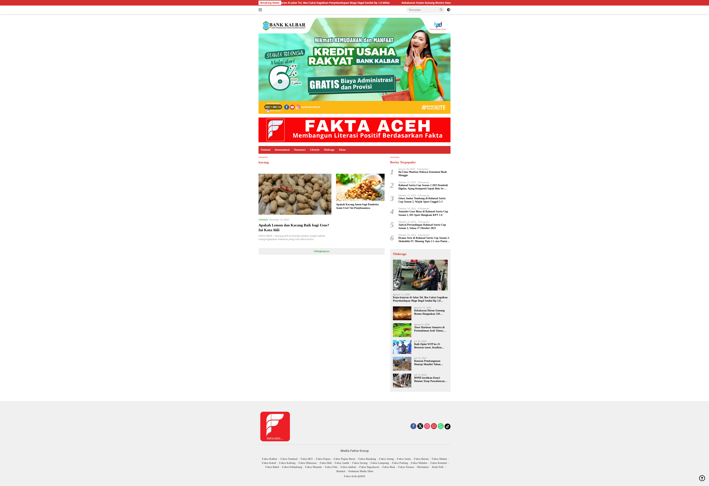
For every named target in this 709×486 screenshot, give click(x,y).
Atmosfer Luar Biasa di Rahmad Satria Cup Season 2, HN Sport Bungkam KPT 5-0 (423, 213)
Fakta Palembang (292, 467)
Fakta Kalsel (269, 463)
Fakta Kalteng (287, 463)
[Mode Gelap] (449, 10)
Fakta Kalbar (269, 459)
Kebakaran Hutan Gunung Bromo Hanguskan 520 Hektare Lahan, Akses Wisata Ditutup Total (420, 2)
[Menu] (260, 10)
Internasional (282, 149)
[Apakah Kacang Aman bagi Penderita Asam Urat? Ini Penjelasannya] (360, 187)
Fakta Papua (323, 459)
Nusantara (300, 149)
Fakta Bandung (367, 459)
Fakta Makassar (308, 463)
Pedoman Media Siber (360, 471)
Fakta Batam (421, 459)
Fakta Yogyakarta (369, 467)
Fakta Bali (326, 463)
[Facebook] (413, 426)
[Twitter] (420, 426)
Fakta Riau (388, 467)
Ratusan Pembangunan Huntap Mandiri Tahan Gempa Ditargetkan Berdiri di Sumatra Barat (429, 363)
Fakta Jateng (386, 459)
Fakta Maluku (419, 463)
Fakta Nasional (288, 459)
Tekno (342, 149)
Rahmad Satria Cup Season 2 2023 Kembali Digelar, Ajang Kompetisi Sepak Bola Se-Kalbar (423, 187)
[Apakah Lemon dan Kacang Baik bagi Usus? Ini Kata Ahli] (294, 194)
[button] (441, 10)
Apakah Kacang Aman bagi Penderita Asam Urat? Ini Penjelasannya (357, 206)
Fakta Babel (272, 467)
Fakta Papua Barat (344, 459)
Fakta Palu (331, 467)
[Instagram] (427, 426)
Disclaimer (423, 467)
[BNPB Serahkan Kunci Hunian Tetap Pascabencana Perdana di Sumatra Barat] (402, 381)
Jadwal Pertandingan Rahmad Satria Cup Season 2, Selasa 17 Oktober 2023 (422, 226)
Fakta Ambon (348, 467)
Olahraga (329, 149)
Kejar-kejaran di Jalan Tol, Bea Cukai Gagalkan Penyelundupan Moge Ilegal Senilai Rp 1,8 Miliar (289, 2)
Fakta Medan (439, 459)
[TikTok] (448, 426)
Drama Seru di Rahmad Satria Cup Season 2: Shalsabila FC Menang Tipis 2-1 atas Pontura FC (424, 240)
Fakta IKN (307, 459)
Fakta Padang (400, 463)
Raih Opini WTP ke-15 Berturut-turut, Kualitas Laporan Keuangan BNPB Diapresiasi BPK (428, 346)
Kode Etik (437, 467)
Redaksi (340, 471)
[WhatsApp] (441, 426)
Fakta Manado (313, 467)
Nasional (265, 149)
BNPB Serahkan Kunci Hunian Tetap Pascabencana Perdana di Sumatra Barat (430, 379)
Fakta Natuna (406, 467)
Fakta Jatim (404, 459)
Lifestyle (314, 149)
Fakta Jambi (342, 463)
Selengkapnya (321, 251)
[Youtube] (434, 426)
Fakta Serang (359, 463)
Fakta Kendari (438, 463)
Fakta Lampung (380, 463)
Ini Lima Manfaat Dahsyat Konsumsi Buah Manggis (422, 174)
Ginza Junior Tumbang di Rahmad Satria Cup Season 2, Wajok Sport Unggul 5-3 (422, 200)
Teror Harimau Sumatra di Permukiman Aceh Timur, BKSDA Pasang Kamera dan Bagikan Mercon (430, 329)
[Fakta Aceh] (354, 129)
